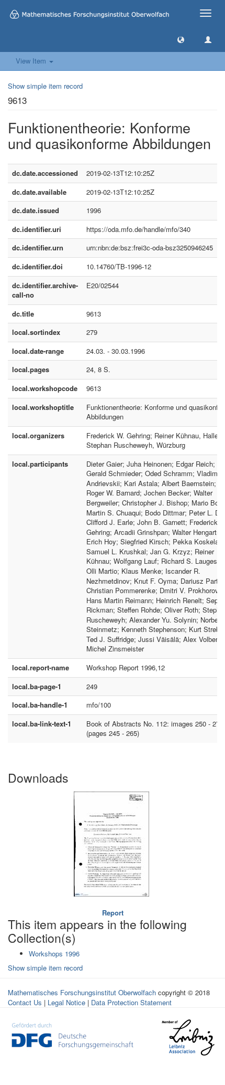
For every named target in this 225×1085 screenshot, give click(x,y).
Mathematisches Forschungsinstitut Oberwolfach (82, 992)
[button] (181, 39)
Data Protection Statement (131, 1002)
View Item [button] (32, 61)
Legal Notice (66, 1002)
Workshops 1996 (54, 953)
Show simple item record (45, 86)
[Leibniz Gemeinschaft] (187, 1037)
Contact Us (25, 1002)
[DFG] (72, 1034)
